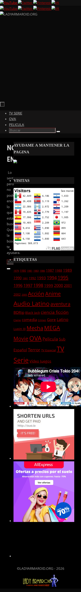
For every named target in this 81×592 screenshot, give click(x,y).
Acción (36, 293)
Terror (34, 349)
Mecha (35, 328)
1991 (25, 278)
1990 (18, 277)
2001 (68, 285)
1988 (58, 270)
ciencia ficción (55, 312)
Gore (51, 319)
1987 (50, 270)
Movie (21, 338)
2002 (17, 294)
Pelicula (50, 339)
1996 (18, 285)
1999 (48, 285)
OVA (35, 338)
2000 (58, 285)
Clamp (17, 320)
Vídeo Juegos (40, 361)
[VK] (55, 2)
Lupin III (20, 329)
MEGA (52, 328)
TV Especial (48, 350)
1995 (63, 277)
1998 (38, 285)
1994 (52, 278)
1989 (67, 270)
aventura (60, 304)
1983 (36, 270)
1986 (42, 270)
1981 (29, 270)
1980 (23, 270)
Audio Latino (32, 303)
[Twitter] (25, 2)
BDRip (19, 312)
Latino (62, 319)
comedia (29, 319)
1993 (41, 277)
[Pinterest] (42, 2)
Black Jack (32, 312)
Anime (53, 293)
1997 (27, 285)
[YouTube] (9, 2)
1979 (16, 270)
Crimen (42, 320)
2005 (24, 294)
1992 (32, 278)
